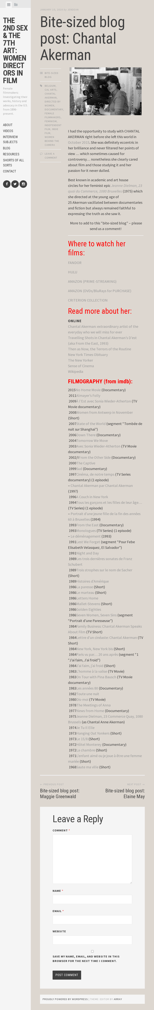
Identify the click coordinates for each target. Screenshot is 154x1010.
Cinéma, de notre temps (95, 474)
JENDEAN (73, 9)
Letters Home (87, 598)
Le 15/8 (82, 738)
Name (58, 891)
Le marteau (85, 592)
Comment (61, 830)
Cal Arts (51, 89)
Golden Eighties (88, 609)
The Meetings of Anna (93, 705)
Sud (79, 468)
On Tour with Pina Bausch (96, 677)
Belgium (50, 85)
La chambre (85, 750)
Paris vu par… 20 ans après (97, 654)
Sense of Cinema (81, 365)
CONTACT (9, 171)
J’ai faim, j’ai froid (89, 665)
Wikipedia (75, 371)
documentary (54, 109)
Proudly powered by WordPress (65, 999)
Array (118, 999)
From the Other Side (95, 457)
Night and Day (87, 553)
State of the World (91, 423)
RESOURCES (11, 154)
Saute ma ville (87, 767)
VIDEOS (8, 131)
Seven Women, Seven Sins (96, 615)
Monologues (86, 530)
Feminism (51, 121)
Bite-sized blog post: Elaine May (125, 793)
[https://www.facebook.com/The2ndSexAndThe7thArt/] (7, 184)
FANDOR (75, 262)
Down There (86, 434)
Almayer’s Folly (88, 395)
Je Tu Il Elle (85, 727)
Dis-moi (82, 699)
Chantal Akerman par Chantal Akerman (102, 485)
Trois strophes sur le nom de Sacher (104, 570)
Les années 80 (87, 688)
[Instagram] (23, 184)
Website (59, 931)
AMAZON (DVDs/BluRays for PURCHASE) (99, 290)
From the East (87, 525)
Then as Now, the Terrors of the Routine (99, 349)
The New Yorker (80, 360)
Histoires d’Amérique (92, 581)
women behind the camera (52, 141)
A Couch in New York (92, 496)
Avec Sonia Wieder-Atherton (98, 446)
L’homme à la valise (91, 671)
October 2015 (78, 142)
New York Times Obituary (88, 354)
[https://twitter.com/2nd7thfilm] (15, 184)
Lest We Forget (88, 541)
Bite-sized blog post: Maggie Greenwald (59, 793)
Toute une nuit (87, 693)
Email (58, 911)
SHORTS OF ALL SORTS (13, 162)
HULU (72, 272)
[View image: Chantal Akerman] (105, 91)
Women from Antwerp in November (104, 412)
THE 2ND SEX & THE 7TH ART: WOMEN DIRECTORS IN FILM (15, 50)
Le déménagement (86, 536)
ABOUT (7, 125)
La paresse (84, 586)
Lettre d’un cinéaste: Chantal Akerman (106, 637)
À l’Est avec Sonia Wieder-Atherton (103, 401)
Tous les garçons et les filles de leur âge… (109, 502)
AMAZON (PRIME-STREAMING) (92, 281)
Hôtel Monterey (88, 744)
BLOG (6, 148)
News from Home (90, 710)
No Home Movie (88, 389)
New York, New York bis (94, 648)
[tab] (9, 5)
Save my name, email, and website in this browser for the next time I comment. (86, 958)
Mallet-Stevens (88, 603)
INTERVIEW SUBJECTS (10, 139)
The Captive (85, 463)
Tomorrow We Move (92, 440)
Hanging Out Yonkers (92, 733)
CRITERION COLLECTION (88, 300)
